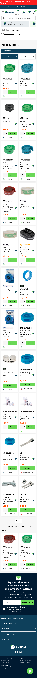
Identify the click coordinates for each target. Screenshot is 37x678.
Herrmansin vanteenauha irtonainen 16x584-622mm (7, 333)
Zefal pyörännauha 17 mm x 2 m (25, 499)
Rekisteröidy (27, 602)
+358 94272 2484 (5, 660)
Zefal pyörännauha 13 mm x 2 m (25, 457)
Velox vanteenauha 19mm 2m (24, 206)
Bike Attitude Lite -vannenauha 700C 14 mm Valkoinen (8, 375)
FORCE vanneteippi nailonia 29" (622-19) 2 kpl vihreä (25, 124)
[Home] (3, 30)
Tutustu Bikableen (9, 623)
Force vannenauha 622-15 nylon (24, 83)
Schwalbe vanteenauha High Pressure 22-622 (8, 500)
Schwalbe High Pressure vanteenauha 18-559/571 (25, 333)
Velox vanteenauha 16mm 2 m (7, 249)
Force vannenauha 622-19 (7, 83)
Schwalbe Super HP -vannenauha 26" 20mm (8, 458)
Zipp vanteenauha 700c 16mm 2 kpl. (24, 417)
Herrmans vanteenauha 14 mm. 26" (8, 291)
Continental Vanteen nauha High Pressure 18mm (25, 250)
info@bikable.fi (5, 662)
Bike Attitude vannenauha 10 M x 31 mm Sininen (25, 291)
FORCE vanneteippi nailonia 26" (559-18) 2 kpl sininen (25, 165)
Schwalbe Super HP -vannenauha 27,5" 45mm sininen (25, 375)
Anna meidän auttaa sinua (12, 618)
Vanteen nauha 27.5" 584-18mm (8, 122)
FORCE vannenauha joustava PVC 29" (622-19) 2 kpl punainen (8, 207)
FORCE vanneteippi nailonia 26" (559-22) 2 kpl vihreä (8, 165)
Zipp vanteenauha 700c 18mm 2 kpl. (7, 417)
